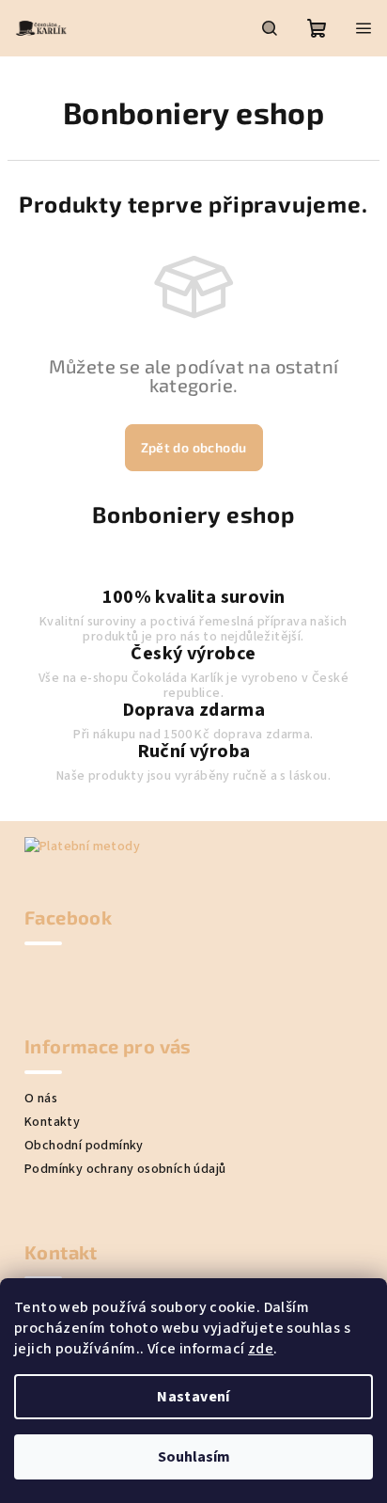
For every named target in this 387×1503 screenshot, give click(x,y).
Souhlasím (194, 1457)
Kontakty (52, 1122)
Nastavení (193, 1396)
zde (260, 1348)
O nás (40, 1098)
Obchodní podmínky (84, 1145)
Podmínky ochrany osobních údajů (124, 1169)
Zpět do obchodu (194, 447)
